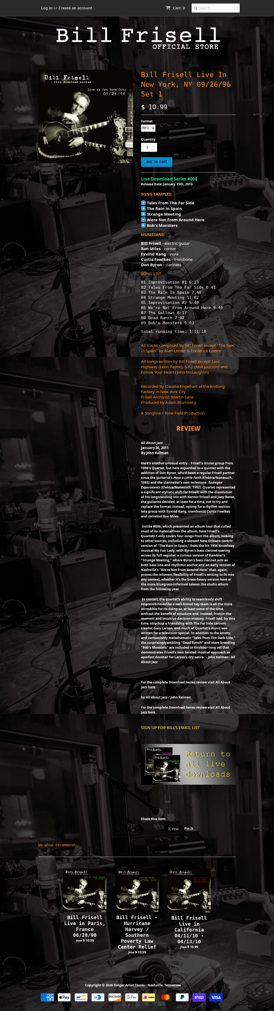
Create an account (75, 7)
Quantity (148, 139)
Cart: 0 (178, 7)
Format (147, 121)
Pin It (188, 828)
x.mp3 (143, 202)
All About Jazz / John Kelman (168, 697)
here (151, 687)
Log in (46, 7)
